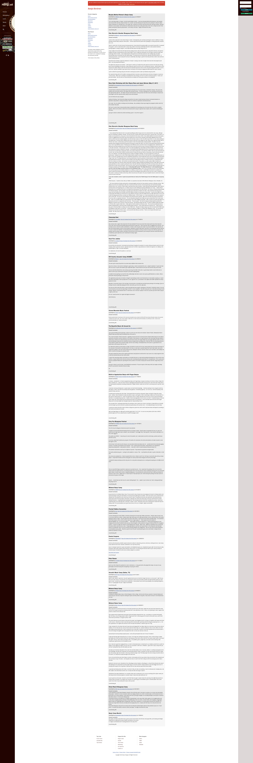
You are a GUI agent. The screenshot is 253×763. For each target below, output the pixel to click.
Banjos (89, 16)
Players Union (121, 738)
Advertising (120, 744)
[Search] (2, 29)
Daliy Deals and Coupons (114, 552)
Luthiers (89, 25)
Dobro (140, 738)
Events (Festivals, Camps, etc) (93, 28)
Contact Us (120, 748)
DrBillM (117, 489)
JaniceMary (118, 219)
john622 (117, 590)
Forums (5, 12)
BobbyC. (117, 259)
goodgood (117, 241)
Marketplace (6, 15)
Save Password (243, 8)
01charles (117, 560)
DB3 (116, 689)
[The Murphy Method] (7, 38)
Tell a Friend (120, 742)
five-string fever (118, 128)
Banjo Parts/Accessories (92, 17)
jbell (116, 574)
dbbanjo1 (117, 35)
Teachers (89, 27)
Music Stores (90, 20)
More (4, 26)
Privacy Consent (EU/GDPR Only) (133, 752)
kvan (116, 511)
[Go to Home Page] (7, 3)
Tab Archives (99, 742)
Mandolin (141, 744)
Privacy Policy (122, 752)
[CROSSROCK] (7, 44)
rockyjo (116, 312)
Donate (119, 740)
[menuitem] (7, 12)
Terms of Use (116, 752)
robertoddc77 (118, 538)
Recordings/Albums (91, 19)
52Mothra (117, 17)
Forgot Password (245, 11)
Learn (4, 19)
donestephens (118, 85)
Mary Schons (118, 605)
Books (89, 24)
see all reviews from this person (127, 17)
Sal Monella (118, 328)
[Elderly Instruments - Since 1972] (7, 41)
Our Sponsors (121, 746)
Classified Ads (99, 740)
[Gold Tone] (7, 50)
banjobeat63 (118, 715)
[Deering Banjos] (7, 47)
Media (4, 22)
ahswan (117, 376)
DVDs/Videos (90, 22)
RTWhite (117, 423)
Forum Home (99, 738)
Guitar (140, 742)
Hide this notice (132, 4)
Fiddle (140, 740)
